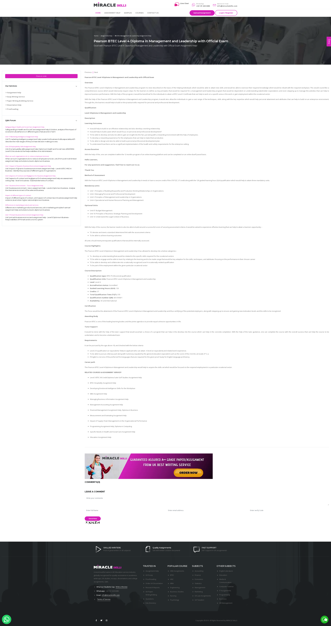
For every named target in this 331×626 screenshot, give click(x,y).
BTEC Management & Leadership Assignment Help (133, 36)
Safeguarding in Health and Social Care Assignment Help (24, 127)
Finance (198, 575)
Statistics (198, 583)
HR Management (225, 603)
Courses (139, 13)
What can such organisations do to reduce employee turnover (27, 156)
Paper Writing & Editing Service (20, 101)
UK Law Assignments (203, 596)
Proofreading (12, 109)
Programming (224, 595)
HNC (172, 579)
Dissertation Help (14, 105)
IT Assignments (225, 590)
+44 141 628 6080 (112, 591)
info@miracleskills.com (227, 6)
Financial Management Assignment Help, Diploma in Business (114, 410)
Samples (128, 13)
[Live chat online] (324, 619)
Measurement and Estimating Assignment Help (108, 415)
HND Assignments (177, 571)
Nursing (173, 596)
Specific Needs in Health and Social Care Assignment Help (112, 432)
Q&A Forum (10, 120)
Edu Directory (151, 603)
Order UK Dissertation (154, 583)
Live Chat (184, 3)
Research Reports (153, 587)
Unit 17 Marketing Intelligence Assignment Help (21, 137)
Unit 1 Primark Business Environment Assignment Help (24, 215)
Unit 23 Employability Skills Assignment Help (20, 146)
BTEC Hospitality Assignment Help (103, 383)
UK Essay (149, 575)
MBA (172, 583)
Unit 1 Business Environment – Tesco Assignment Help (24, 185)
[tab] (41, 86)
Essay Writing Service (16, 97)
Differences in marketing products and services (21, 205)
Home (98, 13)
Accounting (199, 571)
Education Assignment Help (100, 437)
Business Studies (177, 591)
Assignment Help (112, 13)
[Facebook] (96, 620)
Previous (88, 72)
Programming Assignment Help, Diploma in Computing (111, 426)
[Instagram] (106, 620)
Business (223, 599)
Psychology (174, 600)
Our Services (11, 86)
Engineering (174, 587)
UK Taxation (199, 600)
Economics (199, 579)
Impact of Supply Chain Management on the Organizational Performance (118, 421)
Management (200, 587)
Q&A (106, 582)
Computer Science (226, 586)
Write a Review (121, 587)
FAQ (329, 41)
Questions (150, 599)
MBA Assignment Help (98, 394)
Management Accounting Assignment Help (106, 404)
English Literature (226, 571)
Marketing (199, 591)
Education (223, 575)
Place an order (41, 76)
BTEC (172, 575)
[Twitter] (101, 620)
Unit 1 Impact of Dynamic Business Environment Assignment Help (28, 166)
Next (96, 72)
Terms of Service (103, 599)
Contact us (153, 13)
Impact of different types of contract (18, 195)
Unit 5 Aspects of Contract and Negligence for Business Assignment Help (30, 176)
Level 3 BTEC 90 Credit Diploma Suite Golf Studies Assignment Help (116, 377)
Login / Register (226, 13)
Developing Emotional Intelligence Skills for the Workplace (112, 388)
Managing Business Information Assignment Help (109, 399)
